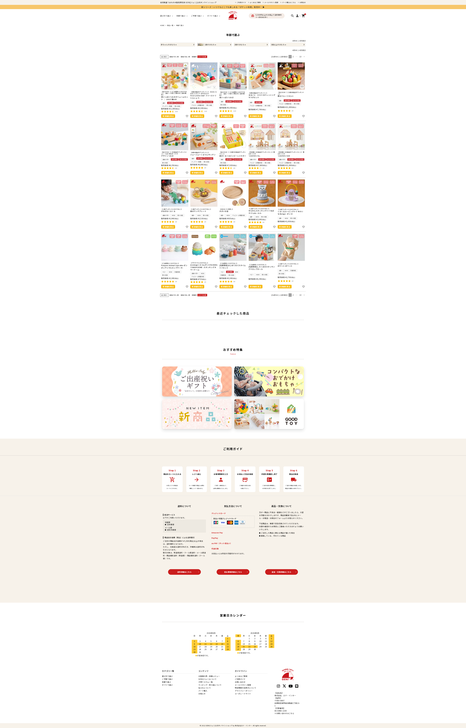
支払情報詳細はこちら (233, 572)
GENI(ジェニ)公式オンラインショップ (219, 725)
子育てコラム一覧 (205, 682)
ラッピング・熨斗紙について (210, 685)
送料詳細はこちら (184, 572)
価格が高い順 (185, 57)
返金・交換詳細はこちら (281, 572)
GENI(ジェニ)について (207, 679)
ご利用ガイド (241, 2)
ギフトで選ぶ (167, 685)
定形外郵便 (171, 530)
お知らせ (202, 693)
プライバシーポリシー (244, 691)
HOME (162, 25)
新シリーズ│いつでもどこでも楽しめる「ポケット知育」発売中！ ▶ (233, 7)
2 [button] (293, 56)
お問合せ (303, 2)
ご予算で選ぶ (167, 679)
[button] (304, 57)
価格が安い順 (174, 57)
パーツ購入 (202, 691)
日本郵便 (170, 524)
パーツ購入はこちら (289, 2)
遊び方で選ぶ (167, 676)
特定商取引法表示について (245, 688)
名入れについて (204, 688)
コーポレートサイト (243, 693)
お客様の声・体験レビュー (209, 676)
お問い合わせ (240, 682)
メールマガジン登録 (271, 2)
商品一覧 (170, 25)
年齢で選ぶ (166, 682)
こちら (291, 713)
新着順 (194, 57)
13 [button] (300, 56)
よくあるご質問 (255, 2)
